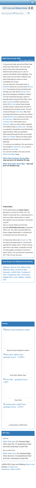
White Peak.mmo (9, 453)
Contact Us (12, 466)
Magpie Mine (8, 277)
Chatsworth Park (18, 147)
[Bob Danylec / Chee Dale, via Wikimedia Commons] (18, 388)
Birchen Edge (13, 149)
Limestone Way (8, 122)
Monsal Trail (15, 267)
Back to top (30, 464)
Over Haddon (11, 137)
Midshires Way (12, 117)
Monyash (6, 124)
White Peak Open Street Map (14, 164)
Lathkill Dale (21, 127)
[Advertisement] (18, 37)
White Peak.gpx (9, 441)
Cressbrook (10, 102)
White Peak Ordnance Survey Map (16, 158)
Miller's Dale (11, 104)
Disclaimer (5, 469)
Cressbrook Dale (13, 274)
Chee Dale (19, 112)
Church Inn (24, 240)
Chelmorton (9, 119)
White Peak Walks (9, 154)
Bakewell (6, 87)
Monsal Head (25, 92)
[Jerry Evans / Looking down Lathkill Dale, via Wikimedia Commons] (18, 412)
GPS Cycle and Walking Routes (15, 8)
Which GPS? (16, 469)
